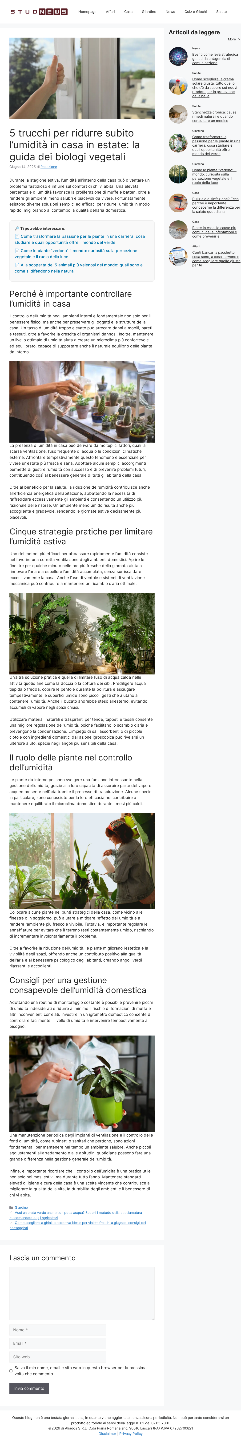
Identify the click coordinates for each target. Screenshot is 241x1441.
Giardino (149, 11)
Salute (221, 11)
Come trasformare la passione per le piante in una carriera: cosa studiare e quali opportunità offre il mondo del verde (216, 145)
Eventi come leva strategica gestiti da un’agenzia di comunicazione (215, 58)
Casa (128, 11)
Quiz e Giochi (196, 11)
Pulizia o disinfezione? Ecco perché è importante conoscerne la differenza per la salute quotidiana (216, 205)
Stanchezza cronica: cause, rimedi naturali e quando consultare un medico (214, 116)
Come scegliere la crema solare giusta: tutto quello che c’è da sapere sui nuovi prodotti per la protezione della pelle (214, 87)
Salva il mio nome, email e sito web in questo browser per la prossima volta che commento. (81, 1370)
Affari (110, 11)
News (170, 11)
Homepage (87, 11)
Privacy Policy (131, 1433)
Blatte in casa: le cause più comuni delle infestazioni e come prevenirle (214, 232)
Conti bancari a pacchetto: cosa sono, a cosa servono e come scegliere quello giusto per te (216, 258)
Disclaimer (107, 1433)
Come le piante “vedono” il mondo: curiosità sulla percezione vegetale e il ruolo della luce (214, 176)
